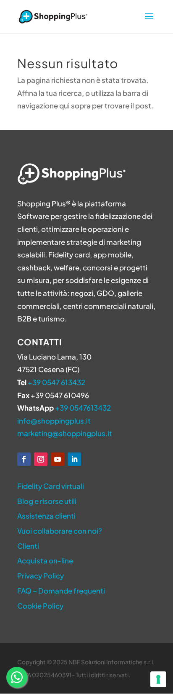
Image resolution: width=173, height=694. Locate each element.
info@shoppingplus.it (54, 420)
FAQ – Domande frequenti (61, 590)
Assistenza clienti (46, 515)
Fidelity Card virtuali (50, 486)
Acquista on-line (45, 560)
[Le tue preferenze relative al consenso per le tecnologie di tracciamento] (158, 679)
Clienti (28, 545)
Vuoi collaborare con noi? (59, 530)
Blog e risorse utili (46, 501)
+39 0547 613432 (56, 382)
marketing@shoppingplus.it (64, 433)
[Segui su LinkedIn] (74, 459)
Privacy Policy (40, 575)
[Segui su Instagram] (40, 459)
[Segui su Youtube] (57, 459)
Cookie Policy (40, 605)
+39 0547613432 (83, 407)
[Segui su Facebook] (24, 459)
